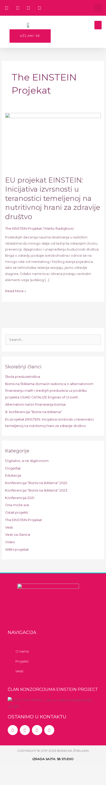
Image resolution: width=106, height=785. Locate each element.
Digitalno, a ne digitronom (27, 461)
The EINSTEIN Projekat (23, 228)
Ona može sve (17, 505)
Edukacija (13, 475)
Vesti (9, 527)
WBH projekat (17, 549)
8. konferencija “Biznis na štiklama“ (33, 412)
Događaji (13, 468)
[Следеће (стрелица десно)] (31, 780)
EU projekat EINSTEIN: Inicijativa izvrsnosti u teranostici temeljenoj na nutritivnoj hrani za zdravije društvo (52, 198)
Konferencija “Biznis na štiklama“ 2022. (36, 483)
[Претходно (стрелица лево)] (10, 780)
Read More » (15, 290)
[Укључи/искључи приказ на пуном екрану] (31, 769)
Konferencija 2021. (20, 498)
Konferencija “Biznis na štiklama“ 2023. (36, 490)
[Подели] (53, 769)
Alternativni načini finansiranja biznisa (35, 404)
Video (10, 542)
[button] (98, 8)
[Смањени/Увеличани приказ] (10, 769)
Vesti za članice (17, 535)
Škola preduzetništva (22, 377)
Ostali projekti (16, 512)
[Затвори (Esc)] (74, 769)
